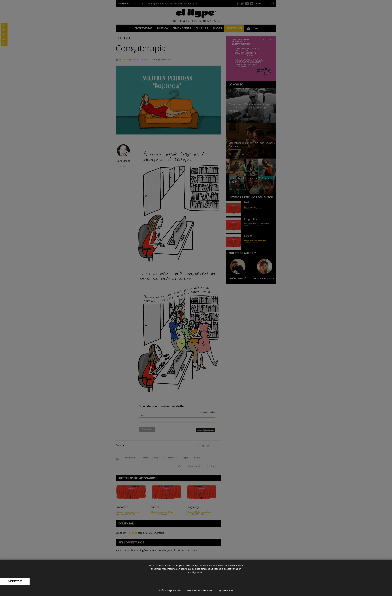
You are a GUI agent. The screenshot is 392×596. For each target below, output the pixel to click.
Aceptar (15, 581)
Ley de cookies (226, 590)
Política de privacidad (169, 590)
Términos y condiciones (199, 590)
